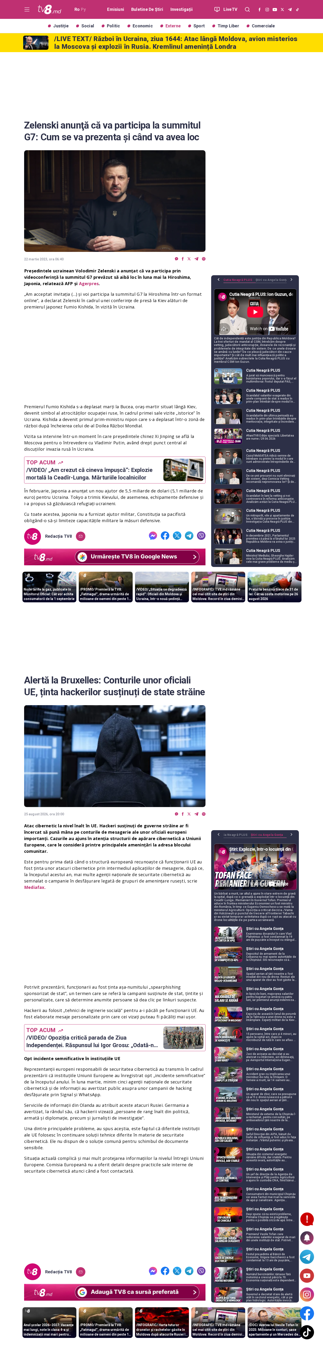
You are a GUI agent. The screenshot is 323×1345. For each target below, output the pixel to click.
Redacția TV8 (58, 536)
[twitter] (189, 259)
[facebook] (183, 259)
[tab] (239, 281)
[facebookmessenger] (176, 259)
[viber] (203, 259)
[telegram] (196, 259)
